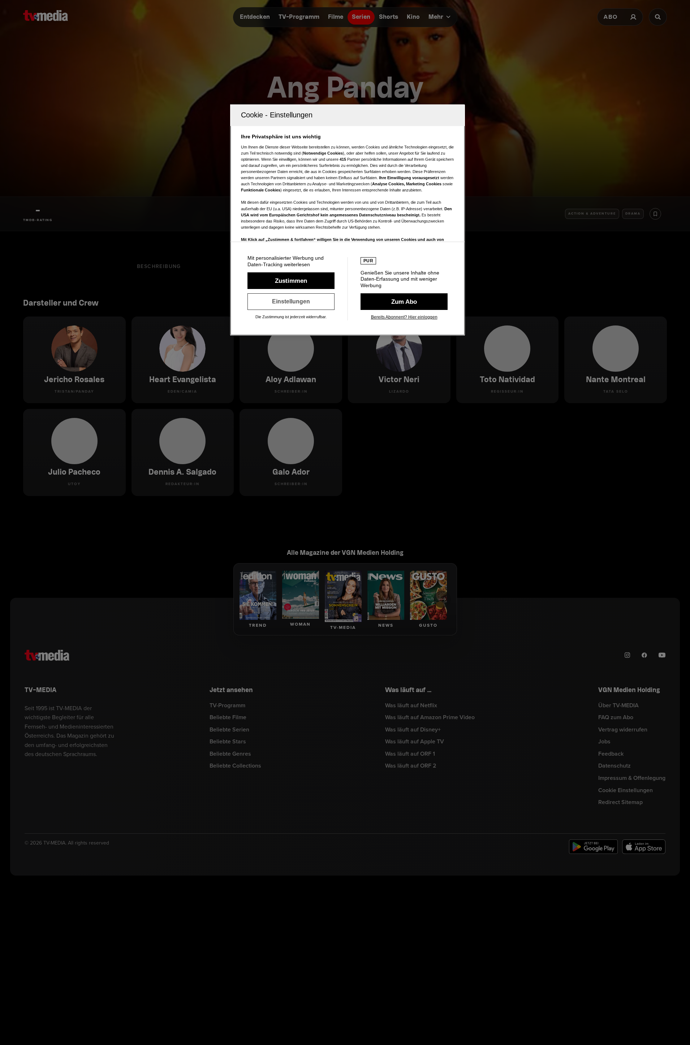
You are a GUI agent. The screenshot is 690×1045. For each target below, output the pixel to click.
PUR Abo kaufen (404, 301)
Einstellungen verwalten (291, 301)
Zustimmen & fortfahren (291, 280)
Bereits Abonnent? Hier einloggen (404, 317)
